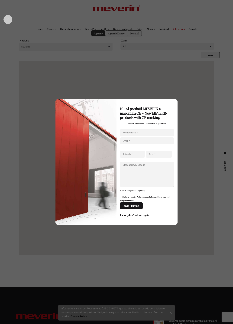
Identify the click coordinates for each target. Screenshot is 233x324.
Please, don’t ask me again (134, 215)
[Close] (7, 19)
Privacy (153, 196)
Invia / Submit (131, 205)
